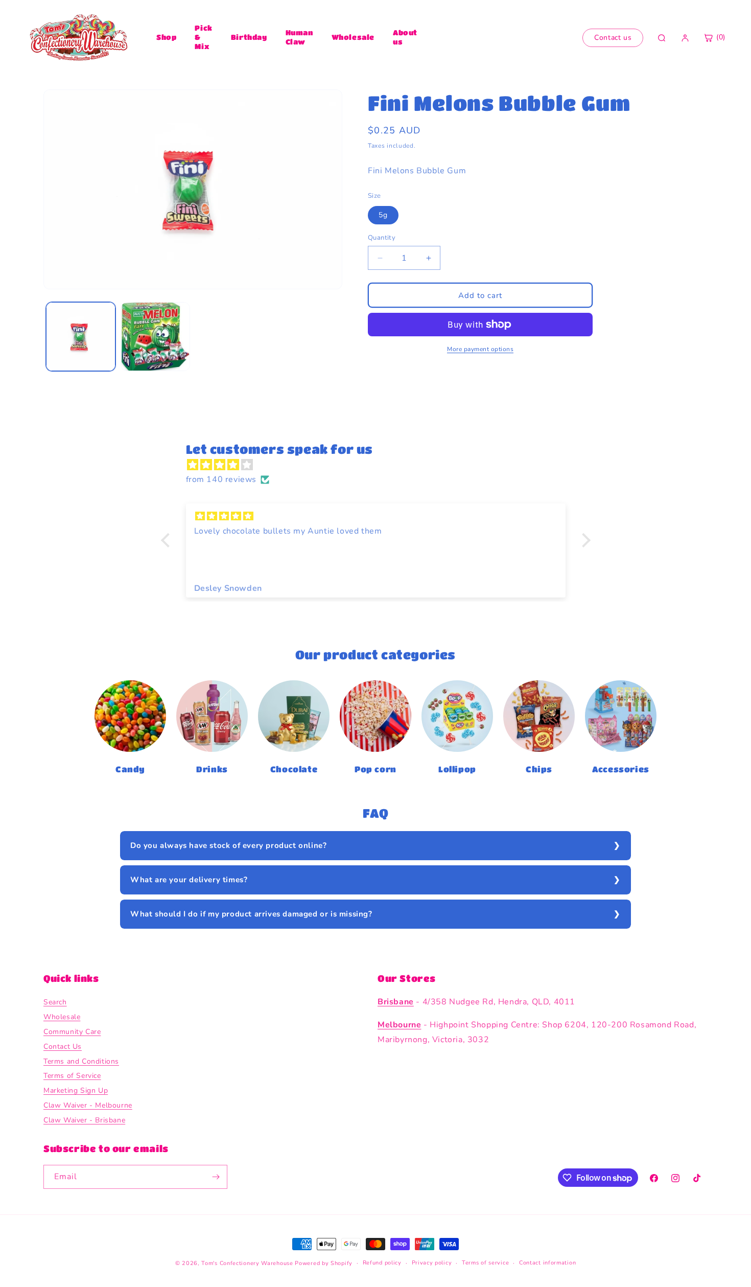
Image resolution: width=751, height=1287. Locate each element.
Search (55, 1002)
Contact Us (62, 1046)
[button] (167, 540)
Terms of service (485, 1263)
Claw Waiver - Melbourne (87, 1105)
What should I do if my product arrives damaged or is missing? (251, 914)
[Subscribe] (215, 1177)
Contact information (547, 1263)
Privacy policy (432, 1263)
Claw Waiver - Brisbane (84, 1120)
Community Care (72, 1032)
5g (383, 215)
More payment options (480, 349)
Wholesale (353, 37)
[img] (381, 465)
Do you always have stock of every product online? (228, 845)
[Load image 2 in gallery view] (155, 337)
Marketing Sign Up (75, 1091)
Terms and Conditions (81, 1061)
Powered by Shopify (324, 1263)
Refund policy (382, 1263)
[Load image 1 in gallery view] (80, 337)
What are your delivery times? (188, 880)
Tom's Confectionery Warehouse (247, 1263)
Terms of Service (72, 1076)
